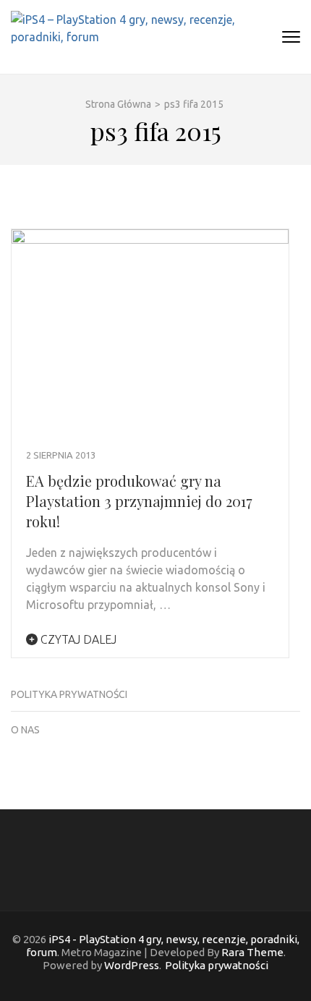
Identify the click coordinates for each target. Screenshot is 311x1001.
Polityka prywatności (69, 694)
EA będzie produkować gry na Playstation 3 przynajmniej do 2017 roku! (139, 501)
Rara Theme (252, 952)
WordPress (131, 965)
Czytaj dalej (77, 639)
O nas (25, 730)
